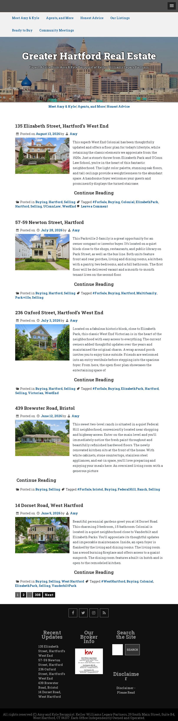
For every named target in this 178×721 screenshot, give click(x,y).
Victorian (35, 393)
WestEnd (69, 206)
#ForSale (99, 202)
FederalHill (127, 489)
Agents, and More (60, 18)
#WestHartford (113, 581)
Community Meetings (56, 30)
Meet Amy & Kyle (25, 18)
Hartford (56, 202)
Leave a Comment (94, 206)
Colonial (128, 202)
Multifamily (146, 293)
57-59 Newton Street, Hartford (49, 222)
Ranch (142, 489)
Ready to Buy (22, 30)
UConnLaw (52, 206)
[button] (172, 6)
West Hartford (72, 581)
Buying (41, 202)
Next (49, 595)
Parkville (23, 297)
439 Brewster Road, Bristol (45, 408)
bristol (98, 489)
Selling (69, 202)
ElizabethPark (147, 202)
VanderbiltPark (64, 586)
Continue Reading (94, 193)
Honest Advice (92, 18)
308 (38, 595)
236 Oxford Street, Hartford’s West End (59, 312)
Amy (73, 134)
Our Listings (120, 18)
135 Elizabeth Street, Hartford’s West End (62, 126)
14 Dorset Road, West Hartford (49, 505)
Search (132, 649)
